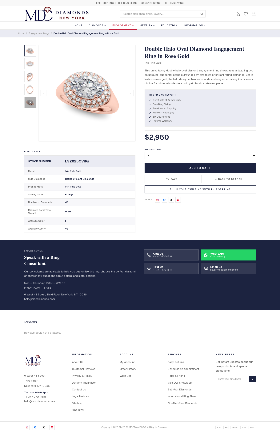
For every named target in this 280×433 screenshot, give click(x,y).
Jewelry (146, 25)
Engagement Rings (39, 33)
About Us (77, 362)
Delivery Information (84, 382)
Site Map (77, 403)
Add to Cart (200, 168)
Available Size (153, 149)
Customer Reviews (83, 369)
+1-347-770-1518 (35, 396)
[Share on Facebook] (164, 200)
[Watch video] (30, 102)
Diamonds (96, 25)
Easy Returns (176, 362)
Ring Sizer (78, 410)
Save (174, 179)
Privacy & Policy (82, 376)
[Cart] (253, 14)
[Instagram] (27, 427)
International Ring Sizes (182, 396)
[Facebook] (35, 427)
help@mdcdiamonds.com (39, 299)
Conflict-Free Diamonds (183, 403)
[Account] (238, 14)
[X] (43, 427)
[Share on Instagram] (157, 200)
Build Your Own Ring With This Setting (200, 189)
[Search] (202, 13)
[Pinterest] (52, 427)
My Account (127, 362)
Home (78, 25)
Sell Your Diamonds (180, 389)
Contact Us (79, 389)
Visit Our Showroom (180, 382)
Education (169, 25)
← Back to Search (228, 179)
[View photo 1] (30, 50)
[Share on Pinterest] (178, 200)
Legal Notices (80, 396)
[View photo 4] (30, 89)
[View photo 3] (30, 76)
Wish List (125, 376)
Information (193, 25)
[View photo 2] (30, 63)
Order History (128, 369)
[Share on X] (171, 200)
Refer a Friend (176, 376)
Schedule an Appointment (183, 369)
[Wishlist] (246, 14)
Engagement (121, 25)
